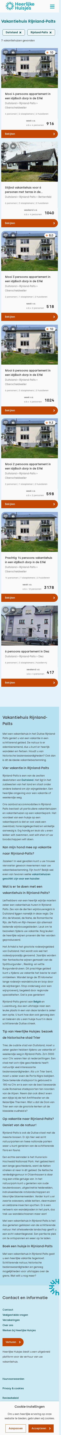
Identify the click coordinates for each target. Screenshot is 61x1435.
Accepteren (39, 1428)
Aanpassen (16, 1428)
